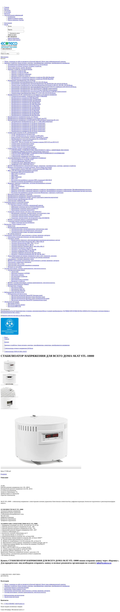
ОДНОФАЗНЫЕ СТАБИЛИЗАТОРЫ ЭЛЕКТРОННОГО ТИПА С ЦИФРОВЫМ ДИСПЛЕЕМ (40, 150)
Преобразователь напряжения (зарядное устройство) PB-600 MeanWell (32, 79)
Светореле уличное (13, 238)
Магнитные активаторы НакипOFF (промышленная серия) (29, 300)
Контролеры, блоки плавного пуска (15, 224)
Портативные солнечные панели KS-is (22, 210)
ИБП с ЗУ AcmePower (17, 186)
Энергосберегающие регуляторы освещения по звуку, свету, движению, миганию (32, 256)
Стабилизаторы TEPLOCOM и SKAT (22, 154)
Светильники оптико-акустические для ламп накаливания (25, 237)
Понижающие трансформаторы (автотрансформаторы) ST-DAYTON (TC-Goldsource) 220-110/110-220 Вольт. (43, 87)
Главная (6, 7)
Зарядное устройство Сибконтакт (21, 74)
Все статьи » (16, 312)
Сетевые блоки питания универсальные (23, 147)
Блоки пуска (11, 226)
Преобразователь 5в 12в (8, 311)
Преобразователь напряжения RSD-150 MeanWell (26, 99)
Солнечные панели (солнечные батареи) (20, 221)
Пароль (10, 29)
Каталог (6, 9)
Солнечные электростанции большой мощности (25, 216)
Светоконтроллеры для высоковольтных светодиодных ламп (29, 229)
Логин (10, 26)
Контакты (7, 13)
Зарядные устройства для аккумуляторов (20, 69)
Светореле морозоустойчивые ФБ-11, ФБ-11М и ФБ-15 (27, 246)
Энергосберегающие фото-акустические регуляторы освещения (30, 257)
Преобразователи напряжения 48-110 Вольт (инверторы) (28, 129)
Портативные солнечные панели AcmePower (24, 208)
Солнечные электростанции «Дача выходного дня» (26, 214)
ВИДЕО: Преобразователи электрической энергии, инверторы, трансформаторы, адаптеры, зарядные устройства (42, 166)
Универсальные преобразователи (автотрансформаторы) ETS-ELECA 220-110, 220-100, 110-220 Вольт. (42, 85)
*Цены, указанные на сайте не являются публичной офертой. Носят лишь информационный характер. (35, 61)
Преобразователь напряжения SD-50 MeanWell (25, 113)
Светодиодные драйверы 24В (16, 200)
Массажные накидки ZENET (16, 305)
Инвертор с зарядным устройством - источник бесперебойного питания (29, 183)
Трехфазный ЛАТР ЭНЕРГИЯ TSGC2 (22, 164)
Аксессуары (14, 271)
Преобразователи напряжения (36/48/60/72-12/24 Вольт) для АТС (27, 118)
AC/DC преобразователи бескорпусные (23, 134)
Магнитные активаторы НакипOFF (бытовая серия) (26, 295)
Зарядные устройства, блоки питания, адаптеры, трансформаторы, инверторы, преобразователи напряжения (36, 63)
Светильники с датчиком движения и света (21, 259)
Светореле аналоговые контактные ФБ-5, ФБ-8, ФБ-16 (27, 241)
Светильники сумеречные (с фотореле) (19, 262)
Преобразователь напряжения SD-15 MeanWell (25, 105)
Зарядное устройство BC (18, 71)
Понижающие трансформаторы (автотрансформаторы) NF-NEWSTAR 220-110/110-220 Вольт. (39, 83)
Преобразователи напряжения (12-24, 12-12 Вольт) (23, 117)
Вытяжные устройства (18, 281)
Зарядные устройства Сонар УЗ (20, 75)
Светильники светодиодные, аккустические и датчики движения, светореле (27, 235)
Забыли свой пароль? (14, 40)
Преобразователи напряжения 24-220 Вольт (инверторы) (28, 128)
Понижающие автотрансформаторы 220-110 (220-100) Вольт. (29, 82)
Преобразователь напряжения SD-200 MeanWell (25, 109)
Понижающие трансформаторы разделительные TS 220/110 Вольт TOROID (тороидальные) (38, 91)
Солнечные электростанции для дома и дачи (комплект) (24, 211)
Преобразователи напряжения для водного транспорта (24, 196)
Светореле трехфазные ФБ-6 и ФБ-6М (22, 251)
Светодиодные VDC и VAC (16, 263)
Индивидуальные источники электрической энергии (27, 205)
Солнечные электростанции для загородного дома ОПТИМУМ (30, 218)
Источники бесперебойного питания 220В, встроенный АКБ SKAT (31, 180)
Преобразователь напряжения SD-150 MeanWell (25, 107)
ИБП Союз (14, 178)
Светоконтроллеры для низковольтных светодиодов (26, 230)
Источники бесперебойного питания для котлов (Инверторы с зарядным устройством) (37, 192)
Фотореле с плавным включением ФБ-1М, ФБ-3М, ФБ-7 (28, 254)
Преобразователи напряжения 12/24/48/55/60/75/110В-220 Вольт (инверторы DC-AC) (33, 120)
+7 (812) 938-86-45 (6, 49)
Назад (6, 337)
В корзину (4, 474)
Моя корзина (4, 57)
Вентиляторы (15, 278)
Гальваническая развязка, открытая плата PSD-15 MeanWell (29, 96)
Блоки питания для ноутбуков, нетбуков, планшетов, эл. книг (29, 137)
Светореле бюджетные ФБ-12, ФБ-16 (22, 245)
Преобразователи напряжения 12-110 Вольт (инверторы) (28, 123)
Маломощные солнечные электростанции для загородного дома (30, 213)
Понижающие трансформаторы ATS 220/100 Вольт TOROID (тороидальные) (34, 88)
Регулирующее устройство (19, 276)
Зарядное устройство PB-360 (19, 72)
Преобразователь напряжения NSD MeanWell (24, 98)
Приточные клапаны (17, 275)
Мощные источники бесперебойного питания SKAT (27, 181)
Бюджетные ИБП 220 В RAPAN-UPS (22, 172)
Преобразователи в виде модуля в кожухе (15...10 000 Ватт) (29, 139)
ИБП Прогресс (15, 184)
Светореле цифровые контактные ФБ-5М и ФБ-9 (26, 252)
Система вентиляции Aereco (16, 270)
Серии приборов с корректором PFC (22, 140)
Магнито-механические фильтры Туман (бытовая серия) (28, 297)
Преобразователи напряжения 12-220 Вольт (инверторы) (28, 124)
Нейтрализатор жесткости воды (17, 294)
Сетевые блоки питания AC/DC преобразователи (22, 132)
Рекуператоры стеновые (15, 286)
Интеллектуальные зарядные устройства (20, 194)
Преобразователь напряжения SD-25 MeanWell (25, 110)
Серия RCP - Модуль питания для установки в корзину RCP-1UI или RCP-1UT (35, 142)
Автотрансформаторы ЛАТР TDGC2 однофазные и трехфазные (27, 158)
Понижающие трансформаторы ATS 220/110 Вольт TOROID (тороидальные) (34, 90)
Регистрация (8, 23)
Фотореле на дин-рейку (15, 267)
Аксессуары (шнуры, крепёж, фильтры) (19, 68)
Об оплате (7, 10)
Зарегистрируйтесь (13, 38)
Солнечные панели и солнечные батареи (16, 202)
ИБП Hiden (14, 175)
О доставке (7, 12)
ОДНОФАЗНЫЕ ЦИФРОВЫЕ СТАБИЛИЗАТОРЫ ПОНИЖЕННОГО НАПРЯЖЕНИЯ (37, 153)
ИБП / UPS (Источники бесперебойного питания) (23, 170)
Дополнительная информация (13, 15)
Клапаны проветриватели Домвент (18, 284)
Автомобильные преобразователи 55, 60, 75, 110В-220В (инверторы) (32, 121)
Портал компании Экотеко (16, 20)
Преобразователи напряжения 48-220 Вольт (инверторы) (28, 131)
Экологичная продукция (11, 301)
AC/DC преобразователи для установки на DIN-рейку (27, 135)
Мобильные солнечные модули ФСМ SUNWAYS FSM (27, 207)
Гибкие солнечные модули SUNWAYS (22, 222)
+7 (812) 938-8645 (9, 603)
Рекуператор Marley (17, 287)
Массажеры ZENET (14, 303)
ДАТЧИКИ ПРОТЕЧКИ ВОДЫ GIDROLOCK (77, 311)
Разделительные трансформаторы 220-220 (20, 199)
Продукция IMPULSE (14, 306)
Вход (6, 24)
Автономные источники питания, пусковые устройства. (25, 66)
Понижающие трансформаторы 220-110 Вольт (21, 80)
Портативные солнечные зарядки (18, 203)
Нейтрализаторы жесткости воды (14, 292)
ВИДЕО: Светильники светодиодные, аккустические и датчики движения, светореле (33, 260)
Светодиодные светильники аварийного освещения (23, 265)
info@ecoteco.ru (104, 563)
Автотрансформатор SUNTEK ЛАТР (22, 159)
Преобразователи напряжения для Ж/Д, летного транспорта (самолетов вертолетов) (33, 197)
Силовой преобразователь (54, 311)
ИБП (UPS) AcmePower (18, 173)
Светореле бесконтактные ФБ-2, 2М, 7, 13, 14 (24, 243)
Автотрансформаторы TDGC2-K (21, 161)
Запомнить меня (15, 33)
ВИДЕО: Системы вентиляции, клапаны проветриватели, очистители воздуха (31, 282)
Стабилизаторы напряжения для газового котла (25, 156)
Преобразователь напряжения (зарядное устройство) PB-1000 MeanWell (32, 77)
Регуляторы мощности (14, 233)
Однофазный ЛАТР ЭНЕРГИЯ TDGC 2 (23, 162)
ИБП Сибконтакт (16, 177)
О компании (11, 17)
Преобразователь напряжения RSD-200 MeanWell (26, 101)
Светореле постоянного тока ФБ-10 (22, 248)
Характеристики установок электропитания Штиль (30, 311)
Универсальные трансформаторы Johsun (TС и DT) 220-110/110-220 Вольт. (33, 93)
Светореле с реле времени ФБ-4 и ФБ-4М (23, 249)
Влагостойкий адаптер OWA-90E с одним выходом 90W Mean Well (31, 169)
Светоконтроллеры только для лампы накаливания (26, 232)
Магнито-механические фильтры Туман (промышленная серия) (30, 298)
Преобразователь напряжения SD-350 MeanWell (25, 112)
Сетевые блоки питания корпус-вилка (22, 143)
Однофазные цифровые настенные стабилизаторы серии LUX (30, 151)
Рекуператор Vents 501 (18, 289)
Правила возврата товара (15, 18)
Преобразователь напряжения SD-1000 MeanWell (26, 104)
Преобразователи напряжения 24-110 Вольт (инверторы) (28, 126)
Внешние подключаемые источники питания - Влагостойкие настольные (30, 167)
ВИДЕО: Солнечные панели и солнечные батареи (23, 219)
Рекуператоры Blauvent (18, 290)
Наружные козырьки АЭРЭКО (20, 273)
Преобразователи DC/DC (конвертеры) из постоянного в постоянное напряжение (32, 94)
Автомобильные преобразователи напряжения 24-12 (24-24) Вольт (28, 64)
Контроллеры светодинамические (18, 227)
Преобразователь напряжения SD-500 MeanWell (25, 115)
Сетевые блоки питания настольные (22, 145)
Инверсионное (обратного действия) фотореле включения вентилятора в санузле (35, 240)
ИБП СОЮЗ (15, 188)
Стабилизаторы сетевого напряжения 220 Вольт (22, 148)
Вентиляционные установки (19, 279)
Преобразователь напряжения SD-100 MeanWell (25, 102)
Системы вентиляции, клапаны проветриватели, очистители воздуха (25, 268)
